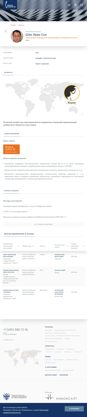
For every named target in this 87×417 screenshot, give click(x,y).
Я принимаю (74, 408)
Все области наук (51, 341)
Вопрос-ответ (51, 375)
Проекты (21, 25)
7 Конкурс (48, 352)
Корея (27, 40)
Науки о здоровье (42, 63)
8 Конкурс (58, 352)
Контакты (64, 375)
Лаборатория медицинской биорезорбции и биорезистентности (51, 37)
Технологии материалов (53, 338)
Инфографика (50, 349)
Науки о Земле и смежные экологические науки (62, 336)
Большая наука (50, 362)
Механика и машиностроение (55, 333)
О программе (51, 367)
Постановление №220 (53, 370)
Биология (48, 330)
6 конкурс (70, 349)
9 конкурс (67, 352)
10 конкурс (77, 352)
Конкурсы (49, 346)
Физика (67, 338)
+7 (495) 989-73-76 (15, 329)
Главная (13, 25)
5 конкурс (60, 349)
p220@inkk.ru (8, 339)
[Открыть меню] (82, 5)
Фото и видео (58, 360)
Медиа (48, 356)
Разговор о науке (72, 360)
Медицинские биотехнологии (65, 330)
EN (69, 4)
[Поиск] (75, 5)
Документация (68, 370)
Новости (48, 360)
